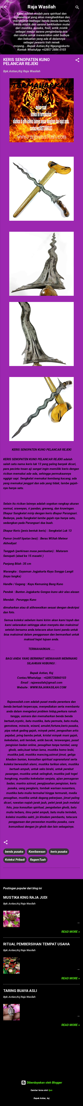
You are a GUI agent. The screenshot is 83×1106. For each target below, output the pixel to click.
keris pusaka (59, 851)
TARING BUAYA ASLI (20, 991)
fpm (50, 1090)
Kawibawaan (37, 851)
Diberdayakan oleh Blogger (44, 1082)
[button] (77, 61)
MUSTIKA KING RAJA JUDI (25, 897)
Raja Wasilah (41, 7)
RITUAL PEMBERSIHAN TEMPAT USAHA (36, 944)
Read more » (70, 932)
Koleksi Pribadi (15, 859)
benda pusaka (14, 851)
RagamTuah (38, 859)
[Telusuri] (77, 8)
